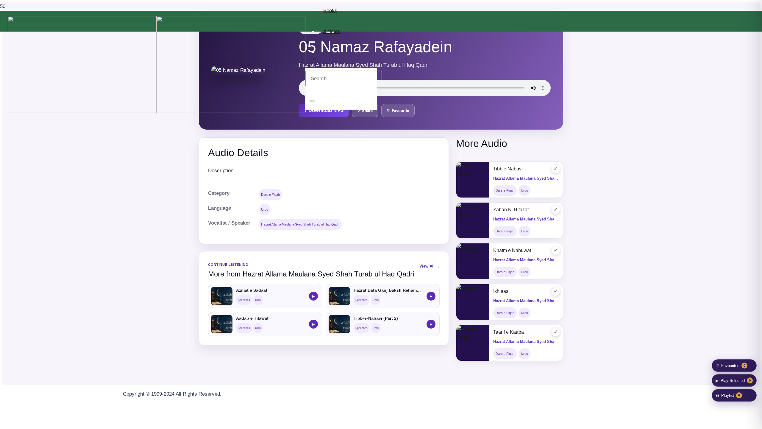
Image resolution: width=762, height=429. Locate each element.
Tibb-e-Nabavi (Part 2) (376, 318)
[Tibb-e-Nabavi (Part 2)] (339, 324)
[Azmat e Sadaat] (221, 296)
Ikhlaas (500, 291)
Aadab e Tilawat (252, 318)
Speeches (244, 300)
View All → (429, 266)
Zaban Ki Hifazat (511, 209)
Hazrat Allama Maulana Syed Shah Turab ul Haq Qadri (300, 224)
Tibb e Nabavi (508, 168)
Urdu (264, 209)
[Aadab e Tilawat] (221, 324)
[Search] (312, 101)
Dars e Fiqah (270, 194)
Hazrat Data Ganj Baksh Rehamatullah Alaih (388, 290)
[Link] (156, 111)
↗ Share (365, 110)
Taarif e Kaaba (508, 332)
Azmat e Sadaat (251, 290)
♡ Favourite (398, 110)
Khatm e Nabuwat (512, 250)
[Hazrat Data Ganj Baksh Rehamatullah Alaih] (339, 296)
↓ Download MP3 (323, 110)
